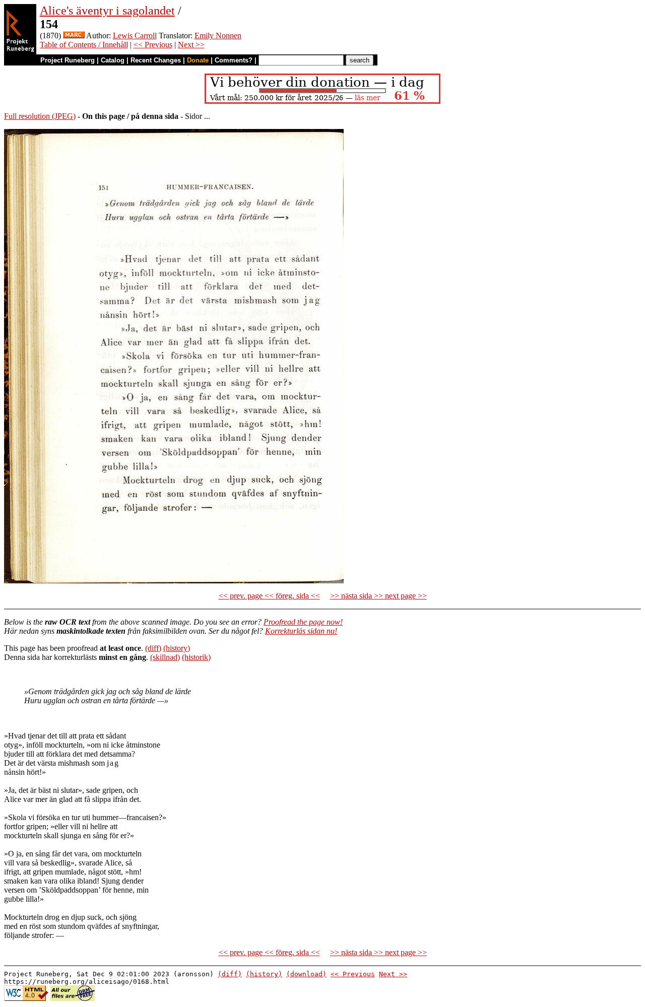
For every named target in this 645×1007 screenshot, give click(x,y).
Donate (198, 60)
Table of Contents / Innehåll (84, 44)
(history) (176, 648)
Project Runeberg (67, 60)
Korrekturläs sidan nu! (301, 631)
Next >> (191, 44)
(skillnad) (165, 657)
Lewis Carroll (135, 35)
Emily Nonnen (218, 35)
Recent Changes (156, 60)
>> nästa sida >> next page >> (378, 595)
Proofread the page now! (303, 622)
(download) (306, 974)
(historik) (196, 657)
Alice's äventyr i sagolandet (107, 10)
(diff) (153, 648)
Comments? (233, 60)
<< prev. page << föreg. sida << (269, 595)
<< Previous (153, 44)
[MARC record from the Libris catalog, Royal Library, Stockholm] (74, 35)
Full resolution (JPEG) (40, 116)
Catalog (112, 60)
